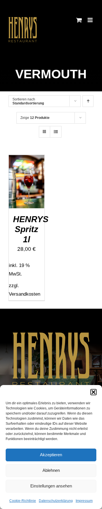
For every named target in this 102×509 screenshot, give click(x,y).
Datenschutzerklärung (56, 501)
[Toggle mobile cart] (79, 20)
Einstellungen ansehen (51, 485)
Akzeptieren (51, 454)
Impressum (84, 501)
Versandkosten (24, 294)
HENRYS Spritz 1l (30, 229)
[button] (93, 392)
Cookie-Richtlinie (22, 501)
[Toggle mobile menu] (91, 20)
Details (31, 189)
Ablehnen (51, 470)
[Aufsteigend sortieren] (88, 101)
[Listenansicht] (55, 131)
